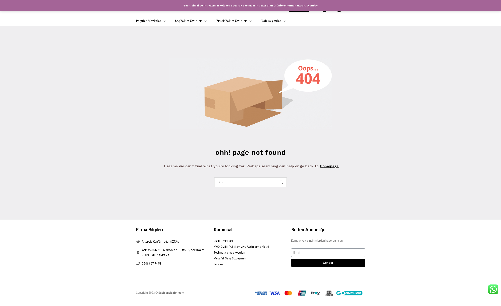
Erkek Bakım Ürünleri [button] (232, 21)
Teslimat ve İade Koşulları (229, 252)
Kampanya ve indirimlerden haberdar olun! (317, 240)
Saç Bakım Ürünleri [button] (189, 21)
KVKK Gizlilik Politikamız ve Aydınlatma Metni (241, 246)
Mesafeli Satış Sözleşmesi (230, 258)
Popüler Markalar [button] (148, 21)
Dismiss (312, 5)
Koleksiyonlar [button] (271, 21)
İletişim (218, 264)
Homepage (329, 166)
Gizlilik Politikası (223, 240)
